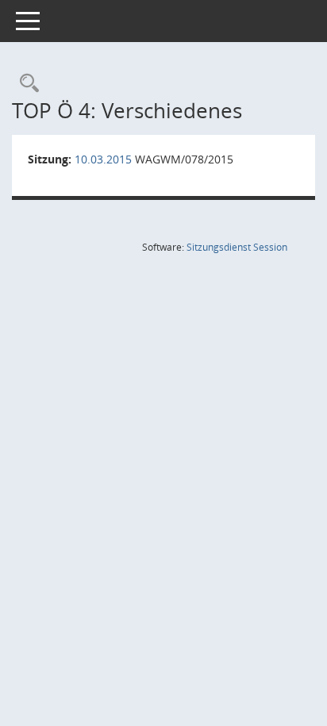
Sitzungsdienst (237, 247)
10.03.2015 (103, 159)
